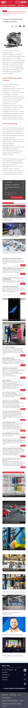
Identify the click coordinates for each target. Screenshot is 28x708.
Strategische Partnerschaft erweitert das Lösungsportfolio (13, 278)
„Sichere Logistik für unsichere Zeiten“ (12, 655)
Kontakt (21, 700)
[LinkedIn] (25, 670)
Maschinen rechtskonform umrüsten (12, 252)
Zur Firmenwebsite (16, 197)
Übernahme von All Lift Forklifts (10, 401)
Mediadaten (5, 677)
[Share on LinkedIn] (20, 26)
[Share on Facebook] (24, 26)
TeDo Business (6, 674)
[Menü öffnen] (26, 5)
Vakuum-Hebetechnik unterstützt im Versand (11, 459)
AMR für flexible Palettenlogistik (11, 236)
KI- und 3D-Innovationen (8, 347)
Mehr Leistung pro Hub (8, 358)
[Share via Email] (16, 26)
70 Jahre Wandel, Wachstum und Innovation (13, 440)
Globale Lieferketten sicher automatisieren (13, 268)
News (4, 11)
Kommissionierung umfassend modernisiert (14, 592)
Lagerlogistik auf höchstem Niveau (11, 411)
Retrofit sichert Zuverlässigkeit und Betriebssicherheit (11, 613)
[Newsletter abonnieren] (25, 675)
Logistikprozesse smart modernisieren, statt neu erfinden (13, 219)
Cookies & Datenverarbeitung (10, 700)
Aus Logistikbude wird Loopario (10, 433)
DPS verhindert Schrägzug (9, 393)
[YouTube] (25, 679)
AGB (19, 695)
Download (4, 672)
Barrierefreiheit (6, 697)
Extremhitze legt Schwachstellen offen (12, 634)
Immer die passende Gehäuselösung (12, 448)
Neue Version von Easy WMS (9, 368)
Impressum (5, 695)
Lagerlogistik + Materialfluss (12, 13)
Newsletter (18, 2)
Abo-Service (5, 679)
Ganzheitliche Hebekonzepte (9, 286)
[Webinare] (25, 684)
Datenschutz (13, 695)
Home (3, 13)
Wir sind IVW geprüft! (7, 670)
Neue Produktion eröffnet (9, 422)
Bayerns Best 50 (6, 380)
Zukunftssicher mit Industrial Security (12, 258)
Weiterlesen (23, 265)
